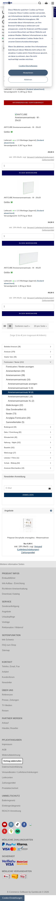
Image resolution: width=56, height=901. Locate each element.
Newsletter (7, 682)
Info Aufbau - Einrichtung (13, 583)
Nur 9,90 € (28, 544)
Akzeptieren (28, 73)
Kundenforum (8, 677)
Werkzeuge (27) (10, 453)
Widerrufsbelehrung (11, 755)
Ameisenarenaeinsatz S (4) (20, 388)
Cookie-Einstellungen (28, 66)
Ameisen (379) (9, 352)
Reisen (5, 711)
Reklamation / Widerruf (12, 627)
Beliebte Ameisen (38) (12, 347)
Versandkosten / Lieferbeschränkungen (20, 772)
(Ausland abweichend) (35, 89)
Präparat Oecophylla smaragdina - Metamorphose (28, 538)
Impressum (7, 744)
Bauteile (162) (9, 448)
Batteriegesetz (8, 800)
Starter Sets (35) (10, 357)
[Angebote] (51, 510)
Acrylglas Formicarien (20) (18, 418)
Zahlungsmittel (9, 783)
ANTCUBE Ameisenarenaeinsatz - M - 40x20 (22, 268)
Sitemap (6, 650)
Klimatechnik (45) (10, 437)
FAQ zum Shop (9, 645)
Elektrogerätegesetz (11, 806)
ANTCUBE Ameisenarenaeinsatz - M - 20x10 (22, 127)
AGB (4, 750)
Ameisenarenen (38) (15, 375)
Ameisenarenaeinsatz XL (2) (21, 401)
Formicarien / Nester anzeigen (20, 367)
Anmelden (28, 495)
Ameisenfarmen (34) (15, 371)
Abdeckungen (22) (14, 405)
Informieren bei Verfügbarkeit (28, 103)
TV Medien (7, 705)
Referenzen (7, 695)
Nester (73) (11, 414)
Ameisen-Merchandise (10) (14, 468)
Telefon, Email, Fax (11, 666)
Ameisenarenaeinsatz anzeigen (22, 384)
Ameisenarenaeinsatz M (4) (20, 392)
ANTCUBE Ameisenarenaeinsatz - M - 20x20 (22, 198)
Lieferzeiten (7, 777)
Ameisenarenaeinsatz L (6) (20, 396)
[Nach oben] (49, 897)
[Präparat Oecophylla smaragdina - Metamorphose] (28, 524)
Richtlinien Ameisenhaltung (14, 589)
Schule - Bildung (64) (12, 463)
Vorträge (6, 622)
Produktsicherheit (10, 788)
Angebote (6, 611)
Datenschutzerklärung (12, 767)
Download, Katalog (11, 594)
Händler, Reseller (10, 728)
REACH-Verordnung (11, 811)
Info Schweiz (8, 640)
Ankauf (5, 723)
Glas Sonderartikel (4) (16, 409)
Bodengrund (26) (10, 427)
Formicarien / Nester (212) (14, 362)
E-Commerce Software (17, 892)
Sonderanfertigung (10, 606)
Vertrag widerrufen (12, 761)
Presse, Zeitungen (10, 700)
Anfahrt (5, 672)
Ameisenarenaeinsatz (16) (18, 379)
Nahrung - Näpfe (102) (12, 442)
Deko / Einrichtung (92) (12, 432)
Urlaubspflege (8, 617)
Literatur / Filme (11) (11, 458)
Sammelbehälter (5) (15, 422)
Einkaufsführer (8, 578)
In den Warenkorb (28, 173)
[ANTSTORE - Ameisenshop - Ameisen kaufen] (6, 3)
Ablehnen (28, 79)
